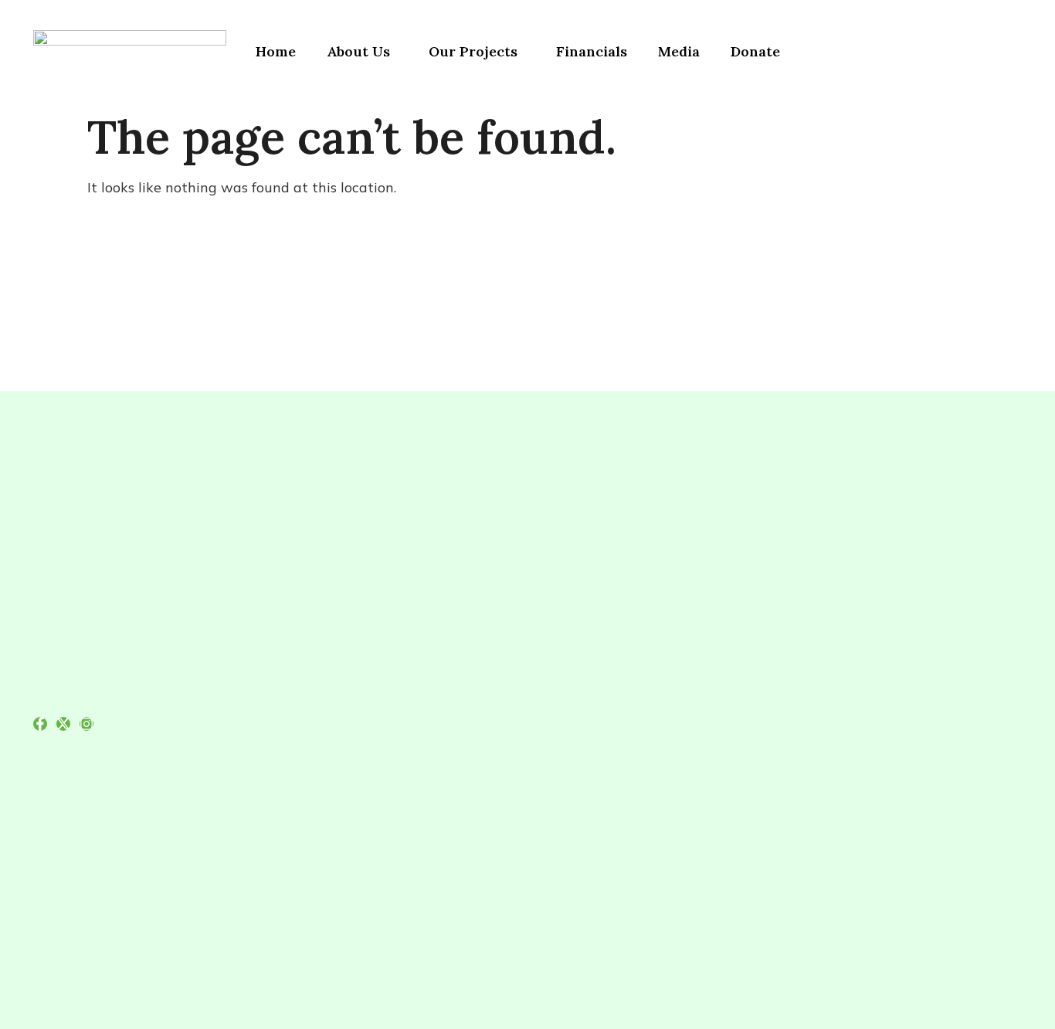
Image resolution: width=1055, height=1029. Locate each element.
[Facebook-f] (40, 724)
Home (276, 51)
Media (679, 51)
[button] (362, 51)
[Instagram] (86, 724)
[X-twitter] (63, 724)
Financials (591, 51)
